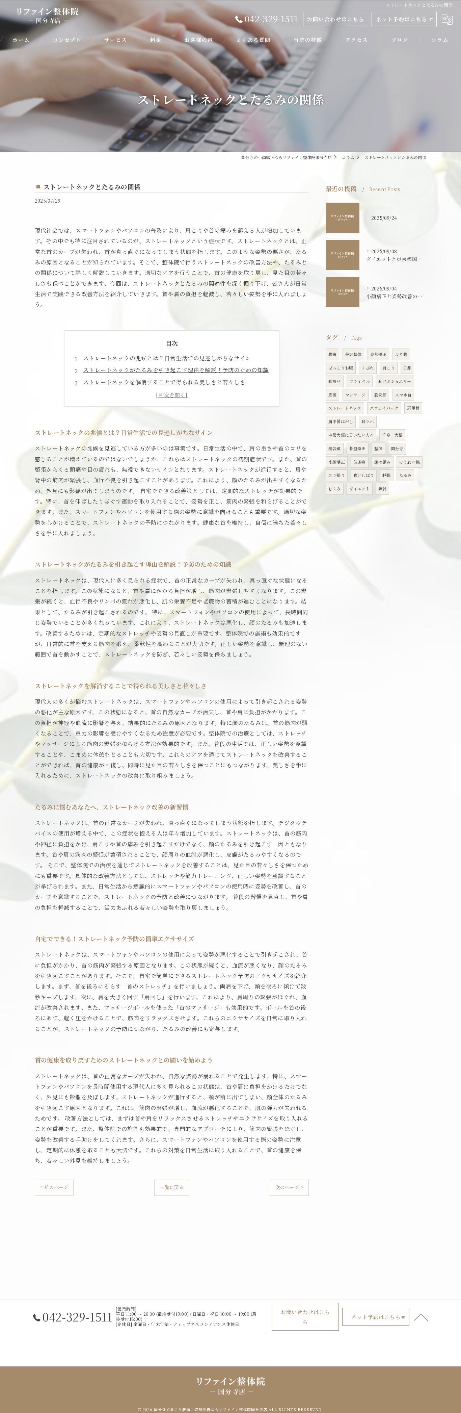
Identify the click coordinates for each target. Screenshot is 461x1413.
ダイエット (359, 488)
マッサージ (355, 394)
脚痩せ (334, 381)
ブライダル (359, 381)
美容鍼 (334, 448)
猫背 (382, 488)
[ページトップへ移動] (421, 1317)
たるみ (405, 475)
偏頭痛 (359, 462)
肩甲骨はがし (340, 421)
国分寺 (397, 448)
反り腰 (401, 354)
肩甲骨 (413, 408)
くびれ (367, 367)
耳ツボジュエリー (394, 381)
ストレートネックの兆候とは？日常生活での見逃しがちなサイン (167, 358)
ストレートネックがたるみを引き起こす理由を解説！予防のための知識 (176, 370)
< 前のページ (54, 1187)
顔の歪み (382, 462)
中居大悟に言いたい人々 (351, 435)
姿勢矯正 (378, 354)
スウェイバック (384, 408)
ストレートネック (344, 408)
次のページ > (289, 1187)
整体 (378, 448)
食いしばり (363, 475)
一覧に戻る (172, 1187)
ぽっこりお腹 (340, 367)
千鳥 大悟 (392, 435)
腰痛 (332, 354)
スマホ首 (403, 394)
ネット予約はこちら (402, 19)
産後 (332, 394)
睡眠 (386, 475)
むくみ (334, 488)
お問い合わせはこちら (335, 19)
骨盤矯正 (357, 448)
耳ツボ (367, 421)
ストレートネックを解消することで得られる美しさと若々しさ (164, 382)
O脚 (407, 367)
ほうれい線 (409, 462)
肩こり (388, 367)
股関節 (380, 394)
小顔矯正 (336, 462)
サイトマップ (278, 1361)
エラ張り (336, 475)
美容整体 (353, 354)
